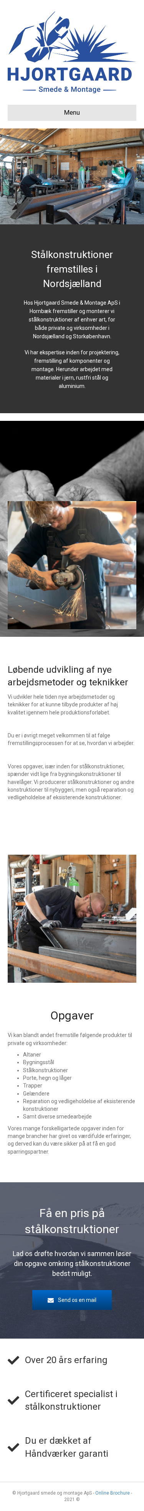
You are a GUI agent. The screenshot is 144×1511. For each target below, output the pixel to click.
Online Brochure (112, 1493)
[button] (72, 1300)
